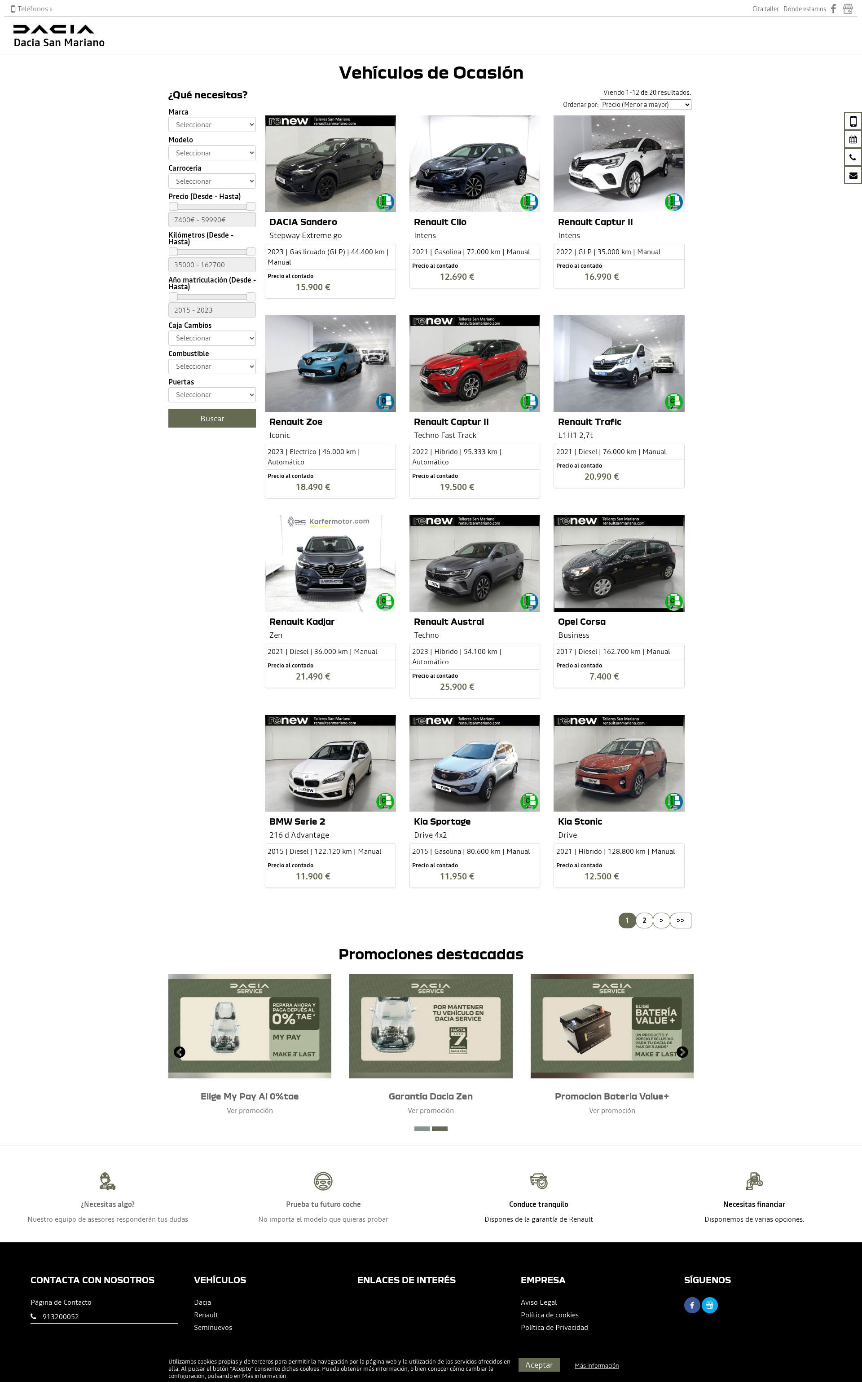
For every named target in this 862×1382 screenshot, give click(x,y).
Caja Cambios (189, 325)
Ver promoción (250, 1110)
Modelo (180, 140)
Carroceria (185, 168)
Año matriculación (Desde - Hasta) (212, 283)
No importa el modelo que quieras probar (323, 1219)
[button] (422, 1128)
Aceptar (539, 1364)
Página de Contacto (61, 1302)
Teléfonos (33, 8)
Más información (264, 1376)
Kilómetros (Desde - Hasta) (200, 238)
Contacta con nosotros (92, 1280)
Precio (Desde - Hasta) (204, 196)
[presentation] (179, 1053)
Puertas (181, 382)
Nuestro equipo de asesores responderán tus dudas (107, 1219)
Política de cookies (550, 1315)
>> (681, 920)
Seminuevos (213, 1327)
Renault (206, 1315)
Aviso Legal (539, 1302)
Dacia (202, 1302)
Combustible (188, 353)
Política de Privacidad (554, 1327)
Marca (178, 112)
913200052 (61, 1316)
